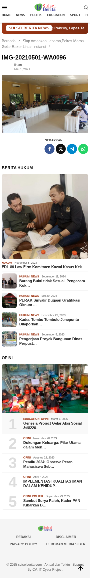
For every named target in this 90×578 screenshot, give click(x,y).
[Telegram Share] (72, 149)
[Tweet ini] (61, 149)
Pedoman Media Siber (65, 544)
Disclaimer (66, 537)
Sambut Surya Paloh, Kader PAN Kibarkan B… (51, 502)
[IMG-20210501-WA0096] (45, 104)
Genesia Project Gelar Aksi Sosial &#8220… (52, 425)
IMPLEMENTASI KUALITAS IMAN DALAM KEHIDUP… (52, 483)
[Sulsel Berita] (45, 7)
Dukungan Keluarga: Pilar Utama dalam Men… (51, 444)
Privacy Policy (23, 544)
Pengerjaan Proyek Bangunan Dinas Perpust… (50, 341)
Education (31, 418)
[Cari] (86, 7)
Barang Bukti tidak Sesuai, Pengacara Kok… (52, 283)
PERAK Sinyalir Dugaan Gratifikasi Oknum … (49, 302)
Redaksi (23, 537)
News (35, 276)
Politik (37, 496)
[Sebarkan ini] (49, 149)
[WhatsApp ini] (83, 149)
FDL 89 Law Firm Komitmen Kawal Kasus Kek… (44, 267)
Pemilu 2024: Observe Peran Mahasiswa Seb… (47, 464)
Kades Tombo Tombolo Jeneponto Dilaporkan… (49, 321)
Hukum (7, 262)
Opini (44, 418)
